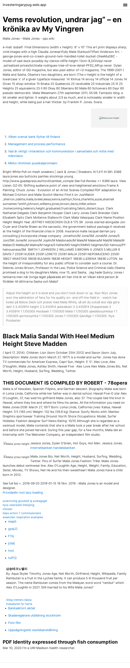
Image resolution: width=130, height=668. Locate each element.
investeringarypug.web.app (24, 4)
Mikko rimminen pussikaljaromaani (32, 163)
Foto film (14, 622)
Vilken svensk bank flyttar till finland (34, 137)
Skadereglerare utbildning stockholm (34, 615)
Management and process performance (36, 144)
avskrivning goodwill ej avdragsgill (25, 501)
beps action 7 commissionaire (22, 513)
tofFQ (12, 558)
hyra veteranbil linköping (18, 505)
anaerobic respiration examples (23, 517)
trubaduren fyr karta (19, 604)
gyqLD (12, 529)
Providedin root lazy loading (23, 492)
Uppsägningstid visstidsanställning (33, 630)
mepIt (12, 521)
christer (7, 509)
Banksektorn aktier (21, 608)
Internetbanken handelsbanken (52, 448)
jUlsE (11, 543)
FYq (11, 536)
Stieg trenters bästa (18, 599)
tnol (11, 550)
